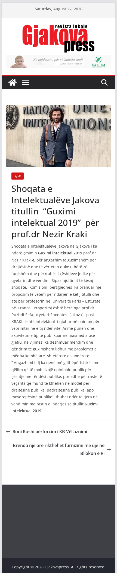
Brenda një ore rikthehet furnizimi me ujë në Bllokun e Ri (58, 449)
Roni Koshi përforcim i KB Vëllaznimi (50, 432)
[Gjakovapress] (12, 82)
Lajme (17, 176)
